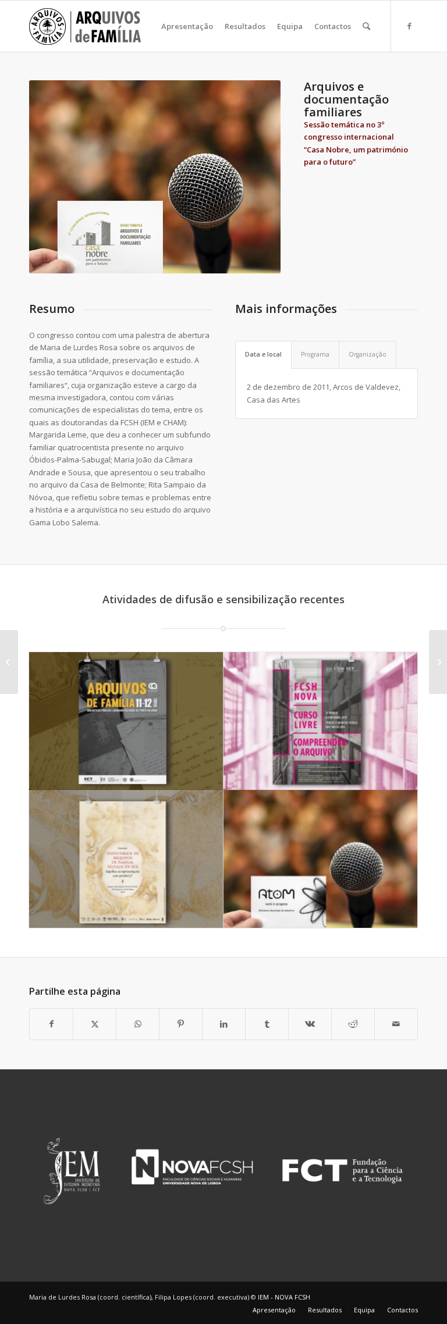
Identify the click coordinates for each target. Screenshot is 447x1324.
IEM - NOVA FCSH (284, 1297)
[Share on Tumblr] (267, 1024)
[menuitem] (187, 26)
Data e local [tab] (263, 354)
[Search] (366, 26)
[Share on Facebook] (51, 1024)
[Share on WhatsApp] (137, 1024)
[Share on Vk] (310, 1024)
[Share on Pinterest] (180, 1024)
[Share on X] (94, 1024)
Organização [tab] (367, 354)
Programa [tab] (315, 354)
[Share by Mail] (396, 1024)
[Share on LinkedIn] (224, 1024)
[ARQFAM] (85, 26)
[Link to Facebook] (409, 25)
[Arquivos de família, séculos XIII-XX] (438, 662)
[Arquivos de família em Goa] (9, 662)
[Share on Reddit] (353, 1024)
